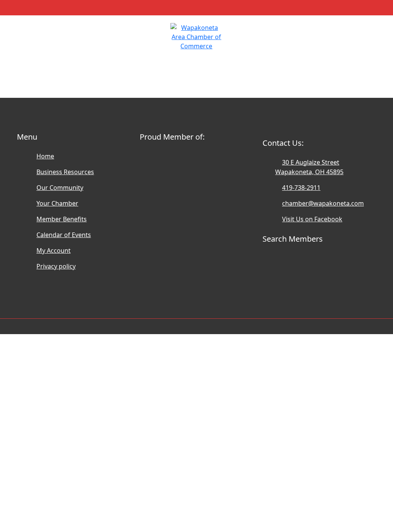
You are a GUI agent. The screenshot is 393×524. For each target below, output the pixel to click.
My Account (53, 250)
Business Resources (65, 172)
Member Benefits (61, 219)
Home (45, 156)
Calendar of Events (63, 235)
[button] (28, 31)
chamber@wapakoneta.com (323, 203)
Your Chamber (57, 203)
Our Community (59, 187)
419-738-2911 (301, 187)
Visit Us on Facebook (312, 219)
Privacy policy (56, 266)
